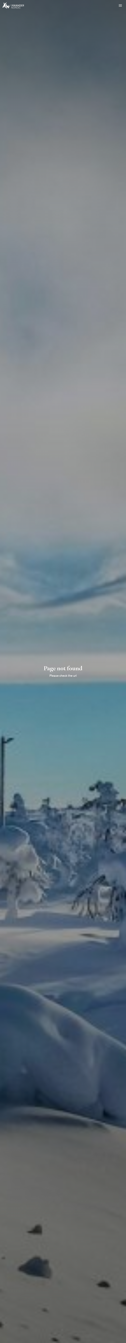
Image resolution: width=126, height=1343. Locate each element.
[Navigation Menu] (119, 5)
